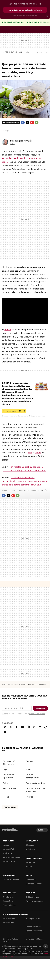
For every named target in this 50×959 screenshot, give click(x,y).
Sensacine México (33, 927)
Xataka (6, 845)
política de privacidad (36, 714)
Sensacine (30, 862)
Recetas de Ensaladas (28, 490)
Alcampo (29, 52)
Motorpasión (31, 880)
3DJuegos (30, 845)
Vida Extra (30, 849)
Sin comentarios (12, 122)
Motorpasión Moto (34, 884)
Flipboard (32, 122)
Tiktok (45, 727)
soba (30, 452)
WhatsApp (5, 727)
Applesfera (7, 853)
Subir (40, 830)
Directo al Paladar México (11, 940)
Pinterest (34, 727)
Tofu (45, 490)
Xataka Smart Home (11, 857)
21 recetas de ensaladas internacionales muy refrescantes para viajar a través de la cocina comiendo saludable (24, 481)
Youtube (22, 727)
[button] (20, 140)
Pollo (5, 783)
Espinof (29, 866)
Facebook (23, 122)
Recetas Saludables (35, 783)
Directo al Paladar (11, 880)
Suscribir (40, 708)
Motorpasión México (34, 939)
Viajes (28, 769)
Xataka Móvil (8, 849)
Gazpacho (42, 685)
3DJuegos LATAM (33, 918)
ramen (38, 452)
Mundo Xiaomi (9, 861)
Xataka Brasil (8, 923)
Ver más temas (10, 807)
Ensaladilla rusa (27, 685)
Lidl (20, 52)
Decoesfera (8, 901)
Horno (6, 797)
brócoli (7, 329)
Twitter (27, 122)
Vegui (14, 490)
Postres (29, 761)
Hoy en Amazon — (14, 411)
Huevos (29, 797)
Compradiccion (9, 905)
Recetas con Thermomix (9, 762)
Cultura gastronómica (32, 776)
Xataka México (9, 918)
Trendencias (8, 897)
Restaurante (42, 52)
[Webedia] (10, 831)
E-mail (36, 122)
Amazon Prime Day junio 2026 (35, 790)
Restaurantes (9, 788)
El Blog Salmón (32, 897)
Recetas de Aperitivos (8, 776)
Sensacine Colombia (35, 931)
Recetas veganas (12, 22)
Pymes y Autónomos (34, 901)
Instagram (28, 727)
